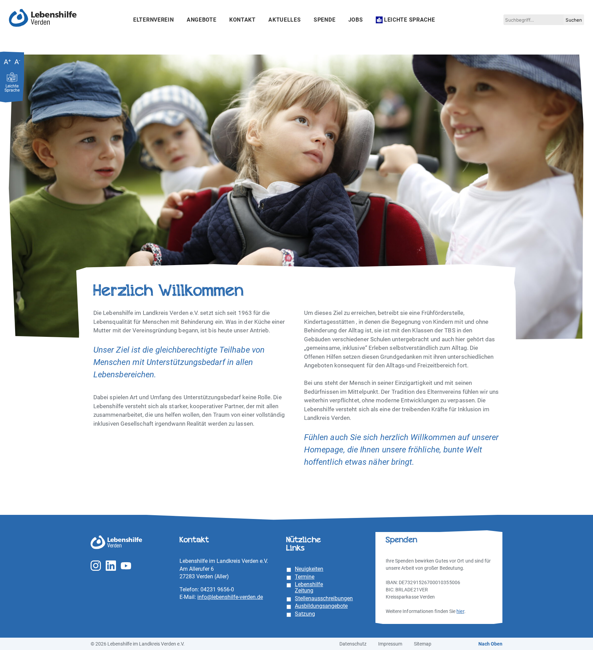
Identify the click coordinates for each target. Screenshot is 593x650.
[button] (573, 19)
